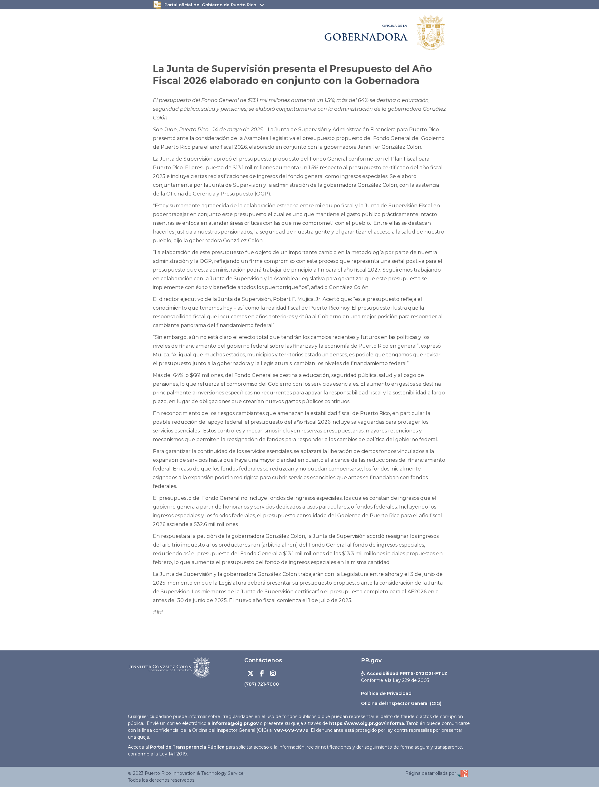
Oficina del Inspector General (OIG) (401, 703)
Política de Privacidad (386, 693)
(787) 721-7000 (261, 684)
